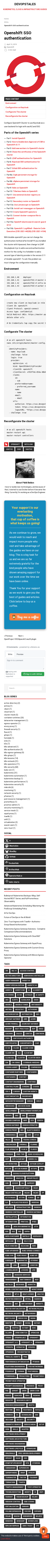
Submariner (10, 1468)
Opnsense (9, 1352)
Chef (37, 1043)
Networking (30, 1313)
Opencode (35, 1333)
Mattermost (25, 1280)
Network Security (13, 1313)
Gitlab (8, 1169)
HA (22, 1183)
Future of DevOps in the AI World (17, 917)
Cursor (16, 1091)
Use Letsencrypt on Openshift (27, 205)
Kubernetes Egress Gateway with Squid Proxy (23, 943)
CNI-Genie (16, 1062)
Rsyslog (39, 1410)
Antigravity (36, 1005)
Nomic (19, 1323)
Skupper (25, 1429)
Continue (31, 1082)
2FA (6, 971)
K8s (19, 1231)
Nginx (33, 1318)
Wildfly (39, 1516)
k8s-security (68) (11, 767)
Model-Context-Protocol (16, 1289)
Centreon (40, 1034)
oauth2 (29, 449)
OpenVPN (9, 1347)
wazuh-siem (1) (10, 825)
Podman (20, 1371)
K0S (6, 1231)
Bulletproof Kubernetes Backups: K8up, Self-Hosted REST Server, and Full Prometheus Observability (22, 899)
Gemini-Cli (32, 1159)
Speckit (8, 1458)
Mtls (17, 1294)
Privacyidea (24, 1376)
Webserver (27, 1516)
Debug (38, 1101)
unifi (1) (7, 819)
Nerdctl (39, 1304)
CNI (6, 1062)
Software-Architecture (16, 1439)
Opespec (31, 1347)
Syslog (31, 1473)
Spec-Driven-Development (29, 1453)
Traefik (21, 1482)
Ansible (8, 1005)
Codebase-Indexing (31, 1062)
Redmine (36, 1395)
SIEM (7, 1429)
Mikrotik (32, 1284)
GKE (41, 1169)
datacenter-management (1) (16, 720)
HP (43, 1193)
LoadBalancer (11, 1270)
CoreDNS (25, 1087)
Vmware (25, 1506)
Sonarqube (31, 1449)
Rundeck (9, 1415)
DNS (23, 1116)
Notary (37, 1323)
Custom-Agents (30, 1091)
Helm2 (27, 1193)
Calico (19, 1034)
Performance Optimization (17, 1362)
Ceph (7, 1038)
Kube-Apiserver (11, 1251)
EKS (22, 1130)
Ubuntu (27, 1492)
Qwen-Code (34, 1391)
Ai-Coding (9, 995)
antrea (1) (8, 706)
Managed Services (22, 1275)
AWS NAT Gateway (12, 1019)
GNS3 (7, 1173)
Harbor (8, 1188)
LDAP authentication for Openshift (27, 158)
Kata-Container (12, 1236)
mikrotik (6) (8, 787)
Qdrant (15, 1391)
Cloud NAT (28, 1053)
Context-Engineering (14, 1082)
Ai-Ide (19, 995)
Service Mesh (30, 1424)
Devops (8, 1116)
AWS (37, 1014)
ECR (32, 1120)
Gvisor (15, 1183)
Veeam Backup (22, 1497)
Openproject (20, 1338)
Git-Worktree (11, 1164)
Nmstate (9, 1323)
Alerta (15, 1000)
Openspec (39, 1342)
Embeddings (10, 1135)
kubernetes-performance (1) (16, 782)
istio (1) (7, 741)
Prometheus (38, 1376)
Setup (41, 1424)
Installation (11, 1217)
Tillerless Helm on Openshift (25, 191)
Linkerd (23, 1265)
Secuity (20, 1420)
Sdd (36, 1415)
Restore (9, 1410)
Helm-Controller (13, 1193)
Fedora (17, 1140)
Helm (35, 1188)
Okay (45, 1536)
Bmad (41, 1029)
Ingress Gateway (34, 1212)
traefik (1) (8, 816)
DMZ (16, 1116)
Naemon (37, 1299)
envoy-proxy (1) (10, 726)
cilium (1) (8, 709)
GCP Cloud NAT (18, 1159)
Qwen (24, 1391)
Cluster (21, 1058)
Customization (12, 1096)
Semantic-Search (13, 1424)
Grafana (9, 1178)
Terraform (10, 1482)
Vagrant (9, 1497)
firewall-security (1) (12, 729)
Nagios (8, 1304)
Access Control (27, 971)
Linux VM (34, 1265)
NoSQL (28, 1323)
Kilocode (25, 1246)
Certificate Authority (23, 1038)
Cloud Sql (9, 1058)
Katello (26, 1236)
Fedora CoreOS (29, 1140)
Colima (24, 1067)
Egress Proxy (11, 1130)
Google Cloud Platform (23, 1173)
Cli (19, 1053)
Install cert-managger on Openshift (29, 208)
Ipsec (34, 1222)
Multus (40, 1294)
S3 (17, 1415)
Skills (15, 1429)
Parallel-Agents (12, 1357)
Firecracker (10, 1144)
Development (11, 1111)
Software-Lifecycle (14, 1449)
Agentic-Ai (32, 985)
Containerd (32, 1072)
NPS (7, 1328)
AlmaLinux (25, 1000)
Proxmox (30, 1386)
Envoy (21, 1135)
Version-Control (13, 1502)
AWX (25, 1019)
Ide (38, 1198)
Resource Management (15, 1405)
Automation (27, 1014)
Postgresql (33, 1371)
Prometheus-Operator (15, 1381)
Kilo (19, 1241)
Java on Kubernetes (21, 1226)
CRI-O (7, 1091)
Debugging (9, 1106)
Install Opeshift (18, 138)
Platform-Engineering (15, 1366)
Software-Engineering (15, 1444)
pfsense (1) (9, 796)
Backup (8, 1029)
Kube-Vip (33, 1255)
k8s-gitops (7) (10, 755)
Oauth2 (15, 1328)
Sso (25, 1458)
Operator (20, 1347)
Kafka (27, 1231)
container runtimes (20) (14, 718)
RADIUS (8, 1395)
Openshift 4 (26, 1342)
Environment (11, 103)
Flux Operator (11, 1149)
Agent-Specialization (14, 985)
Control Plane (11, 1087)
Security (31, 1420)
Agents (8, 990)
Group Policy (32, 1178)
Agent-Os (26, 980)
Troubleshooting (13, 1492)
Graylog (19, 1178)
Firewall (23, 1144)
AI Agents (37, 990)
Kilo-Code (28, 1241)
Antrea (8, 1009)
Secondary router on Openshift (26, 201)
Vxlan (8, 1516)
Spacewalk (10, 1453)
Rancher (18, 1395)
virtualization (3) (11, 822)
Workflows (33, 1521)
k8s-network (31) (11, 761)
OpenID (8, 1338)
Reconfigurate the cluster (17, 116)
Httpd (21, 1198)
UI (35, 1492)
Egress (40, 1120)
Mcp (36, 1280)
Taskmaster (10, 1477)
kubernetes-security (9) (14, 784)
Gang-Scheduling (35, 1154)
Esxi (29, 1135)
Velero (35, 1497)
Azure (33, 1019)
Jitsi (36, 1226)
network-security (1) (12, 793)
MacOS (8, 1275)
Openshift (10, 47)
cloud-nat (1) (9, 712)
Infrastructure (23, 1207)
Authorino (32, 1009)
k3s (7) (7, 744)
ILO (6, 1202)
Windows (9, 1521)
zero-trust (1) (9, 828)
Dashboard (27, 1096)
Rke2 (18, 1410)
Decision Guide (24, 1106)
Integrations (11, 1222)
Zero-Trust (27, 1526)
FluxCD (34, 1149)
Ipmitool (24, 1222)
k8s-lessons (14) (11, 758)
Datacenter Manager (14, 1101)
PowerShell (10, 1376)
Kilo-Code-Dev (11, 1246)
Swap (22, 1473)
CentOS (9, 449)
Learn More (5, 1539)
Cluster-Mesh (34, 1058)
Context (23, 1077)
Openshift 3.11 (11, 1342)
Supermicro (24, 1468)
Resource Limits (24, 1400)
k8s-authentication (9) (13, 750)
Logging (24, 1270)
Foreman (9, 1154)
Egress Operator (30, 1125)
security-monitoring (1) (13, 808)
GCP (7, 1159)
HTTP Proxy (10, 1198)
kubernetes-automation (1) (15, 776)
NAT (16, 1304)
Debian (30, 1101)
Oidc (34, 1328)
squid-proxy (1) (10, 813)
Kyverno (34, 1260)
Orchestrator (23, 1352)
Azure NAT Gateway (30, 1024)
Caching (9, 1034)
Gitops (34, 1169)
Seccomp (9, 1420)
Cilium (16, 1048)
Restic (31, 1405)
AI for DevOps (9, 913)
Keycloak (28, 444)
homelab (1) (9, 738)
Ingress (37, 1207)
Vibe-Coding (29, 1502)
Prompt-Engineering (14, 1386)
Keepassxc (37, 1236)
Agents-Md (20, 990)
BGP (33, 1029)
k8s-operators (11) (12, 764)
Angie (36, 1000)
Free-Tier (20, 1154)
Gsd (7, 1183)
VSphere (37, 1511)
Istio (7, 1226)
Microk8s (20, 1284)
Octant (25, 1328)
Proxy (40, 1386)
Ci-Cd (7, 1048)
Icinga (30, 1198)
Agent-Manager (12, 980)
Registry (9, 1400)
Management (11, 1280)
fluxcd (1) (8, 732)
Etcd (37, 1135)
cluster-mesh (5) (11, 715)
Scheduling (27, 1415)
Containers (10, 1077)
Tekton (22, 1477)
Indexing (35, 1202)
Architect (19, 1009)
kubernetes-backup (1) (13, 779)
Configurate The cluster (16, 112)
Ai (29, 990)
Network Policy (36, 1309)
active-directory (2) (12, 703)
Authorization (11, 1014)
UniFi (41, 1492)
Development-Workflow (30, 1111)
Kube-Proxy (22, 1255)
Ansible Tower (21, 1005)
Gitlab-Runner (21, 1169)
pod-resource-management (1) (17, 799)
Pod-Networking (35, 1366)
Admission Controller (34, 976)
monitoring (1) (10, 790)
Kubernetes (22, 1260)
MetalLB (9, 1284)
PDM (25, 1357)
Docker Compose (12, 1120)
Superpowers (11, 1473)
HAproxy (30, 1183)
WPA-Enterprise (12, 1526)
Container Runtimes (14, 1072)
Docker (32, 1116)
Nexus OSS (22, 1318)
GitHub (24, 1164)
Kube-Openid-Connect (31, 1251)
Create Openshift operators (25, 212)
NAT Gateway (27, 1304)
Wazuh (17, 1516)
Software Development (15, 1434)
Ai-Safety (40, 995)
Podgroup (9, 1371)
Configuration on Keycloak (17, 107)
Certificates (11, 1043)
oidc (19, 449)
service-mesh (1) (11, 810)
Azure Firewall (11, 1024)
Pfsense (36, 1362)
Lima (15, 1265)
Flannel (34, 1144)
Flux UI (24, 1149)
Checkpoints (26, 1043)
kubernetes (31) (10, 773)
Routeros (27, 1410)
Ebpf (25, 1120)
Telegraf (33, 1477)
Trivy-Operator (34, 1487)
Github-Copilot (37, 1164)
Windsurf (21, 1521)
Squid (18, 1458)
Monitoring (37, 1289)
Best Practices (22, 1029)
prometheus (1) (10, 802)
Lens (7, 1265)
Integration (25, 1217)
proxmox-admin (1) (12, 805)
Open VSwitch (21, 1333)
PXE (6, 1391)
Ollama (8, 1333)
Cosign (36, 1087)
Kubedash (9, 1260)
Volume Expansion (13, 1511)
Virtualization (11, 1506)
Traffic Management (14, 1487)
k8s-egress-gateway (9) (14, 752)
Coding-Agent (11, 1067)
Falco (7, 1140)
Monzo (8, 1294)
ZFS (37, 1526)
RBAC (27, 1395)
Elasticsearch (33, 1130)
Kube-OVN (9, 1255)
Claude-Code (27, 1048)
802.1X (14, 971)
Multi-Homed (28, 1294)
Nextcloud (10, 1318)
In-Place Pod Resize (19, 1202)
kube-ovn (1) (9, 770)
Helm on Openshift (20, 188)
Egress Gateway (12, 1125)
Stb (27, 1463)
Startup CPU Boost (13, 1463)
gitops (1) (8, 735)
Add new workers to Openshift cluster (28, 148)
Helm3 (35, 1193)
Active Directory (13, 976)
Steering (36, 1463)
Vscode (27, 1511)
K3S (13, 1231)
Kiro (34, 1246)
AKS (6, 1000)
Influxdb (9, 1207)
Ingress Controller (14, 1212)
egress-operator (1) (12, 723)
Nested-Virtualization (15, 1309)
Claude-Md (9, 1053)
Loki (33, 1270)
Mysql (28, 1299)
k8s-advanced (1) (11, 747)
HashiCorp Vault (22, 1188)
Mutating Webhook (13, 1299)
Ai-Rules (28, 995)
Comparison (36, 1067)
